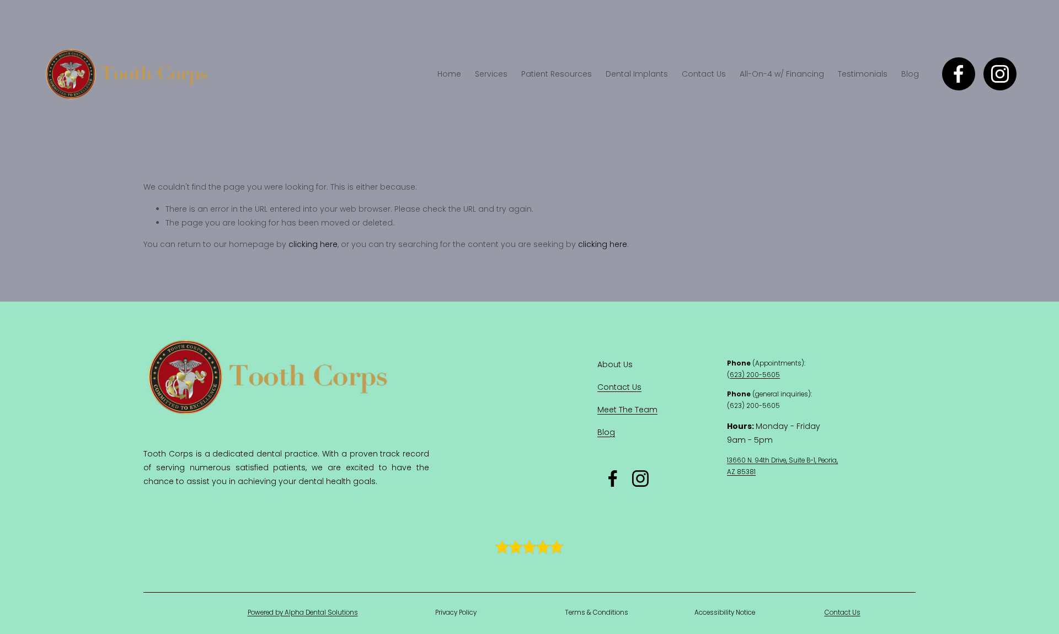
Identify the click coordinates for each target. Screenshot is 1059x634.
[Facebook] (958, 73)
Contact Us (704, 73)
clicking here (313, 244)
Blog (910, 73)
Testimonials (862, 73)
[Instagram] (1000, 73)
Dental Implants (637, 73)
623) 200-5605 (755, 374)
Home (449, 73)
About (610, 364)
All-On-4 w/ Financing (782, 73)
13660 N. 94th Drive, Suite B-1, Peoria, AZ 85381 (782, 466)
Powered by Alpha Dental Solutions (303, 612)
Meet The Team (627, 409)
